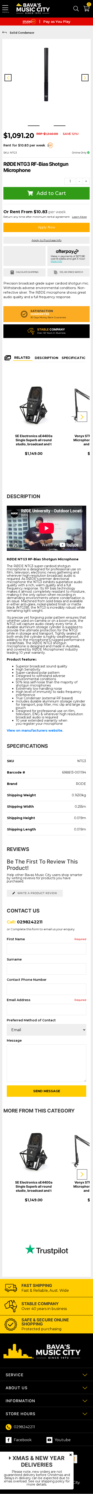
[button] (84, 10)
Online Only (79, 152)
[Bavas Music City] (33, 8)
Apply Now (46, 227)
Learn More (79, 216)
